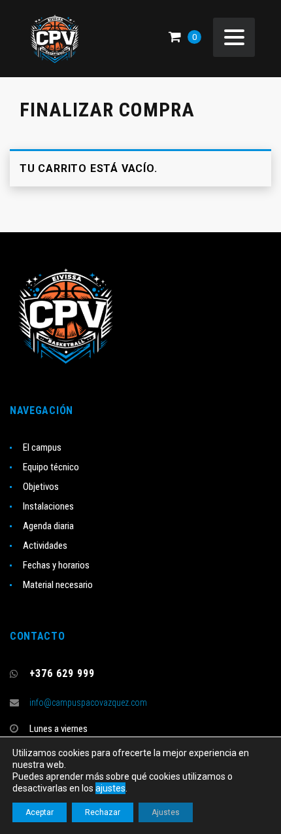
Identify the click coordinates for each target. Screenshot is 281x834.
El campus (42, 447)
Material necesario (58, 585)
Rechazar (102, 812)
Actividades (45, 545)
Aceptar (39, 812)
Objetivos (41, 487)
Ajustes (166, 812)
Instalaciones (48, 506)
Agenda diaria (48, 526)
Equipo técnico (51, 467)
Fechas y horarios (56, 565)
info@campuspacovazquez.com (88, 702)
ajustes (110, 788)
